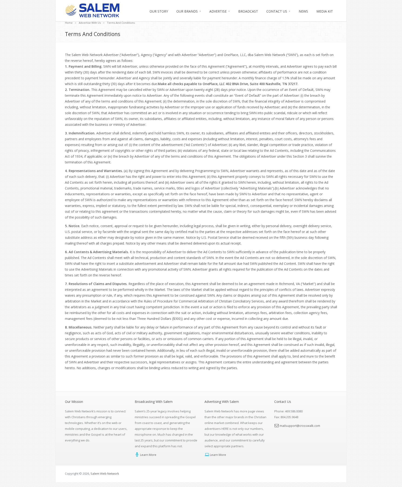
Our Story (159, 11)
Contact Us (276, 11)
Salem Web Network (104, 473)
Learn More (147, 455)
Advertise (218, 11)
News (303, 11)
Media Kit (324, 11)
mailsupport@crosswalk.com (300, 426)
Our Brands (187, 11)
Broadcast (248, 11)
